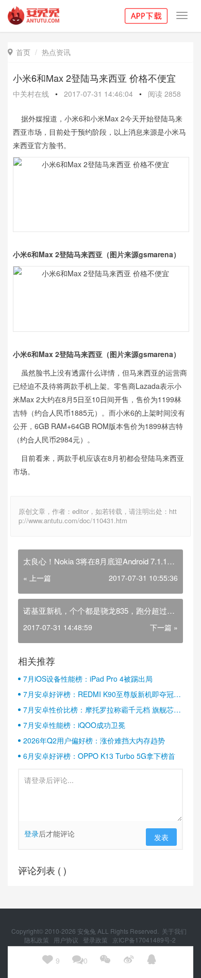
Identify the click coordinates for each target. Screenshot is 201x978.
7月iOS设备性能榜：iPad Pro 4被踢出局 (88, 678)
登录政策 (96, 939)
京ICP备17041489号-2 (144, 939)
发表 (161, 837)
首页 (19, 52)
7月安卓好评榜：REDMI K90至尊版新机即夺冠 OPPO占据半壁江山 (98, 694)
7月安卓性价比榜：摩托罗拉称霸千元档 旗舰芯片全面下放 (102, 709)
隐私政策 (37, 939)
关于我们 (175, 931)
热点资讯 (56, 52)
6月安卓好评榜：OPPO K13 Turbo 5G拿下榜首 (99, 756)
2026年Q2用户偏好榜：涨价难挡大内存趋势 (94, 740)
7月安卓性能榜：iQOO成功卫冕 (74, 725)
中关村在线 (31, 93)
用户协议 (67, 939)
